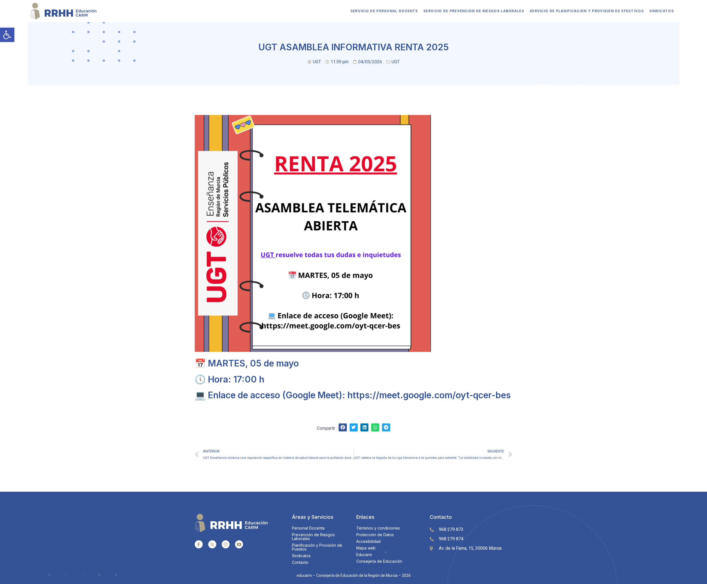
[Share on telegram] (386, 427)
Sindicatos (661, 11)
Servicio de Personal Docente (384, 11)
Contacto (441, 517)
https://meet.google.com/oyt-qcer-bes (429, 395)
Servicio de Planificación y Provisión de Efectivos (587, 11)
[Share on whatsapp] (375, 427)
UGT (396, 62)
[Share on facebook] (343, 427)
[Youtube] (239, 544)
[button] (7, 35)
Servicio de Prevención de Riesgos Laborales (473, 11)
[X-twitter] (212, 544)
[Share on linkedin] (364, 427)
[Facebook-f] (199, 544)
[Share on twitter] (354, 427)
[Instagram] (226, 544)
